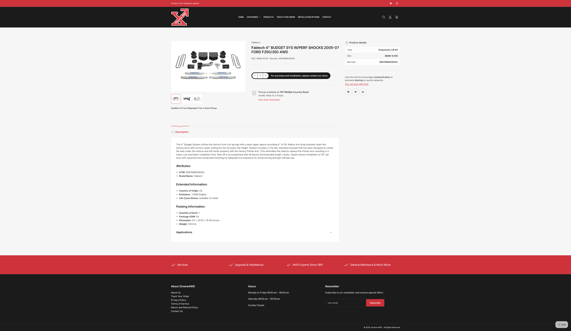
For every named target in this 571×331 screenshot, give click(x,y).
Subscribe (375, 303)
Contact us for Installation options (185, 3)
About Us (176, 292)
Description (182, 131)
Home (241, 17)
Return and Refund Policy (184, 307)
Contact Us (177, 311)
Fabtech (255, 42)
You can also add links (356, 84)
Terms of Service (180, 303)
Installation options (308, 17)
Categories (252, 17)
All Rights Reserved (392, 327)
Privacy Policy (178, 300)
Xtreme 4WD (376, 327)
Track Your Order (286, 17)
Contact (326, 17)
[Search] (383, 17)
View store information (269, 99)
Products (268, 17)
